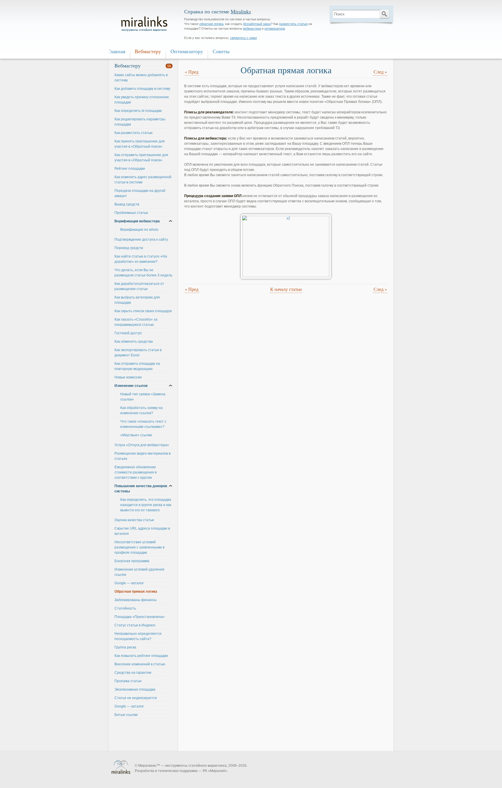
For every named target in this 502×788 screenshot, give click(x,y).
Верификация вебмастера (137, 221)
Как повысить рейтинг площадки (141, 656)
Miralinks (241, 11)
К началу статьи (286, 289)
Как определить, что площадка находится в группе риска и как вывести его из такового (145, 505)
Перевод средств (128, 248)
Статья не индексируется (135, 698)
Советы (221, 51)
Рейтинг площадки (129, 169)
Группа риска (125, 647)
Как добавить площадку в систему (142, 89)
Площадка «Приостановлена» (139, 617)
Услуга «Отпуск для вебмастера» (141, 445)
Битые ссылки (126, 715)
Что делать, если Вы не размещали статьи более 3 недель (143, 272)
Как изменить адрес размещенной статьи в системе (142, 179)
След (380, 72)
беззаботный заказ (257, 24)
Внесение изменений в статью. (140, 664)
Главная (116, 51)
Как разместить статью (133, 133)
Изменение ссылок (131, 386)
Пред (191, 72)
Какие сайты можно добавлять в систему (141, 77)
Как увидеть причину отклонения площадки (141, 99)
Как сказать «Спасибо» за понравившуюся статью (135, 322)
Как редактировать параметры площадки (139, 121)
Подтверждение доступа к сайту (141, 239)
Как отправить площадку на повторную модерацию (137, 366)
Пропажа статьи (127, 681)
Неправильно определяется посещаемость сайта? (138, 636)
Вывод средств (126, 204)
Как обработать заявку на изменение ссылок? (141, 410)
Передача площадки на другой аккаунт (139, 193)
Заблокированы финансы (135, 600)
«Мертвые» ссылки (136, 435)
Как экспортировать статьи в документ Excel (138, 352)
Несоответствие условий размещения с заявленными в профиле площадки (139, 547)
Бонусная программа (131, 561)
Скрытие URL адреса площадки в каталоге (142, 531)
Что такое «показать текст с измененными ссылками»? (143, 424)
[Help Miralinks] (146, 25)
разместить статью (293, 24)
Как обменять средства (133, 341)
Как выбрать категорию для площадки (137, 300)
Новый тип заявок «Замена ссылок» (142, 396)
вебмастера (252, 28)
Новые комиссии (128, 377)
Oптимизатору (187, 51)
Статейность (125, 608)
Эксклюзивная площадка (134, 689)
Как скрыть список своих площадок (143, 311)
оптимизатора (274, 28)
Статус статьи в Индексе (134, 625)
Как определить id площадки (138, 111)
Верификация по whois (139, 230)
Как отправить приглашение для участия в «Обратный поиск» (141, 157)
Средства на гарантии (132, 673)
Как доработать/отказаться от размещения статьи (139, 286)
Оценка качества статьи (134, 520)
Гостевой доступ (128, 333)
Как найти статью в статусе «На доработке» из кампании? (140, 259)
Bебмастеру (148, 51)
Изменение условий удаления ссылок (139, 572)
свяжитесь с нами (243, 38)
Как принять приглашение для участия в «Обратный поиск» (139, 144)
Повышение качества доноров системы (140, 488)
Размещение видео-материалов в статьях (142, 456)
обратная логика (211, 24)
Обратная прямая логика (135, 591)
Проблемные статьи (131, 213)
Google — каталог (129, 583)
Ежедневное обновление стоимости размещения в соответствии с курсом (135, 472)
